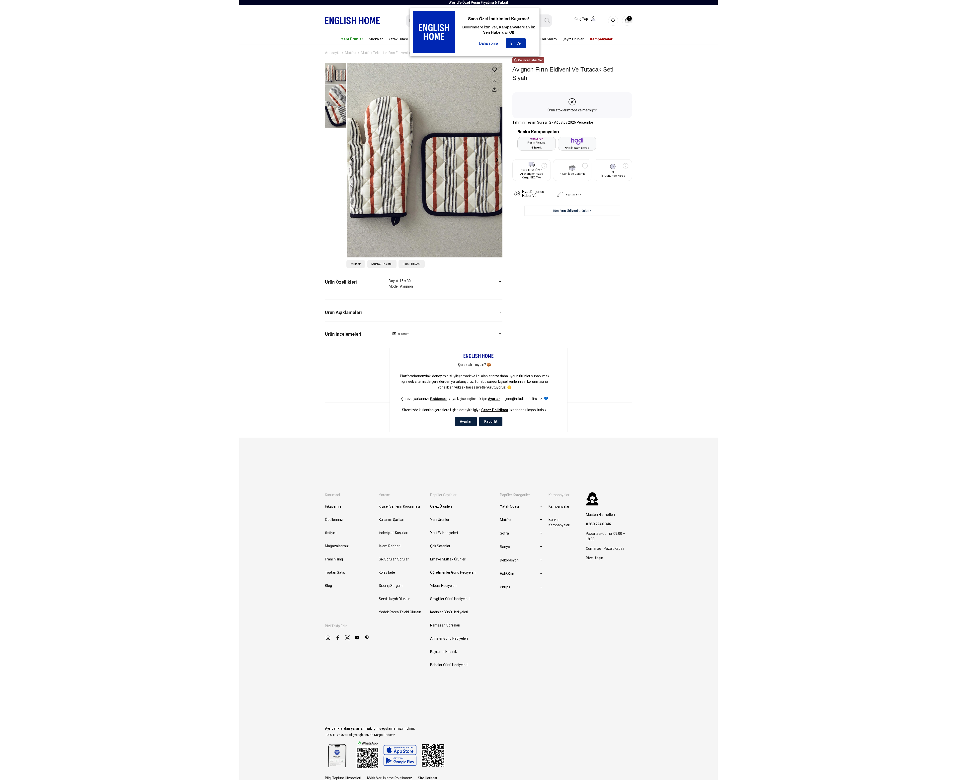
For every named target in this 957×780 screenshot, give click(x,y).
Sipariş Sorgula (390, 586)
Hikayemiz (333, 506)
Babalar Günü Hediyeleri (449, 665)
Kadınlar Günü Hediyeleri (449, 612)
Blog (328, 586)
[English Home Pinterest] (367, 638)
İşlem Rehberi (389, 546)
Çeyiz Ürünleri (441, 506)
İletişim (330, 533)
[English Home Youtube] (357, 638)
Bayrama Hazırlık (443, 652)
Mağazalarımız (337, 546)
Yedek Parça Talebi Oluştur (400, 612)
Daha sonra (488, 43)
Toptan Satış (335, 572)
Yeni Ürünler (439, 520)
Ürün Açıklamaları (343, 312)
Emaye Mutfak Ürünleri (448, 559)
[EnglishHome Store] (399, 755)
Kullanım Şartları (391, 520)
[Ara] (547, 21)
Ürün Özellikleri (341, 282)
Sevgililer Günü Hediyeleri (450, 599)
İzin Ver (516, 43)
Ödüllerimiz (334, 520)
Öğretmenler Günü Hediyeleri (453, 572)
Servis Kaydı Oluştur (394, 599)
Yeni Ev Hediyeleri (444, 533)
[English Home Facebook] (338, 638)
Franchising (334, 559)
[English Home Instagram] (328, 638)
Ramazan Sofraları (445, 625)
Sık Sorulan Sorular (394, 559)
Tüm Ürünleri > (572, 211)
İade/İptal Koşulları (393, 533)
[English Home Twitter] (347, 638)
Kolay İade (387, 572)
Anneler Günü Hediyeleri (449, 638)
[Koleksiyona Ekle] (494, 79)
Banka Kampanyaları (559, 522)
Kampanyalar (559, 506)
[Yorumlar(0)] (357, 334)
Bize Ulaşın (594, 558)
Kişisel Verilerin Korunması (399, 506)
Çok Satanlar (440, 546)
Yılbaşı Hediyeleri (443, 586)
